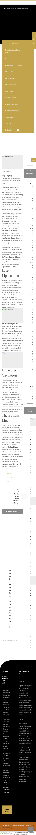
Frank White (10, 473)
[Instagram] (30, 48)
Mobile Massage (32, 277)
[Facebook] (30, 44)
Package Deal (32, 322)
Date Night (32, 193)
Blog (8, 481)
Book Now (34, 41)
